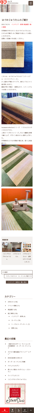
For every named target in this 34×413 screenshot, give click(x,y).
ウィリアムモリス (14, 375)
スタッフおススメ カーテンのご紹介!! (18, 276)
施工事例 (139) (13, 313)
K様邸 (5, 272)
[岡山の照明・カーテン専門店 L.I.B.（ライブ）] (9, 1)
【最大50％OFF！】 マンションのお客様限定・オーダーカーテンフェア (19, 346)
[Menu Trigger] (30, 3)
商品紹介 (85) (12, 310)
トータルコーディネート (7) (20, 324)
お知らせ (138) (13, 302)
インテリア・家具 (17, 24)
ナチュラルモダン (13, 366)
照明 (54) (14, 328)
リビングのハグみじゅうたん (17, 379)
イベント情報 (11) (14, 306)
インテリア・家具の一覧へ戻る (17, 282)
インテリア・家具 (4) (18, 316)
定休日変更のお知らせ (15, 358)
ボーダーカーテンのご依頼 (16, 362)
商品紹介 (26, 24)
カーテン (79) (15, 320)
